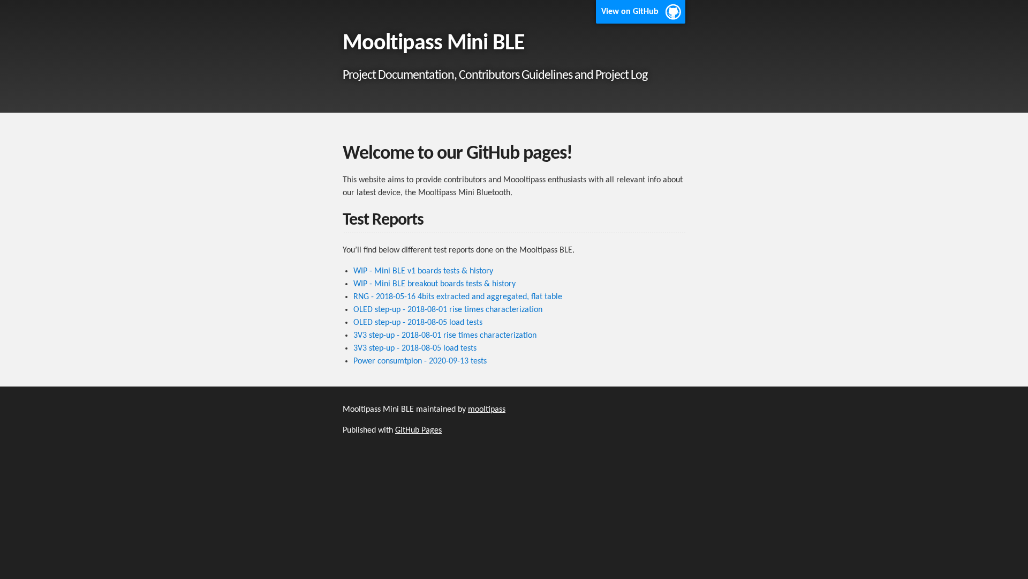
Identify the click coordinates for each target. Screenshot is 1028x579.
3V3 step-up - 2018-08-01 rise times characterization (444, 335)
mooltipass (486, 409)
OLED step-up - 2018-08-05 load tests (417, 322)
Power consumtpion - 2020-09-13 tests (420, 361)
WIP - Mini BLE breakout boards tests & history (434, 284)
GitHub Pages (418, 430)
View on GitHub (630, 12)
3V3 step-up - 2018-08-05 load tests (415, 348)
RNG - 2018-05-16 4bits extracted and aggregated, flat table (457, 297)
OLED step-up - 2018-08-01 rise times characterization (447, 310)
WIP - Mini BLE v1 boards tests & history (423, 271)
